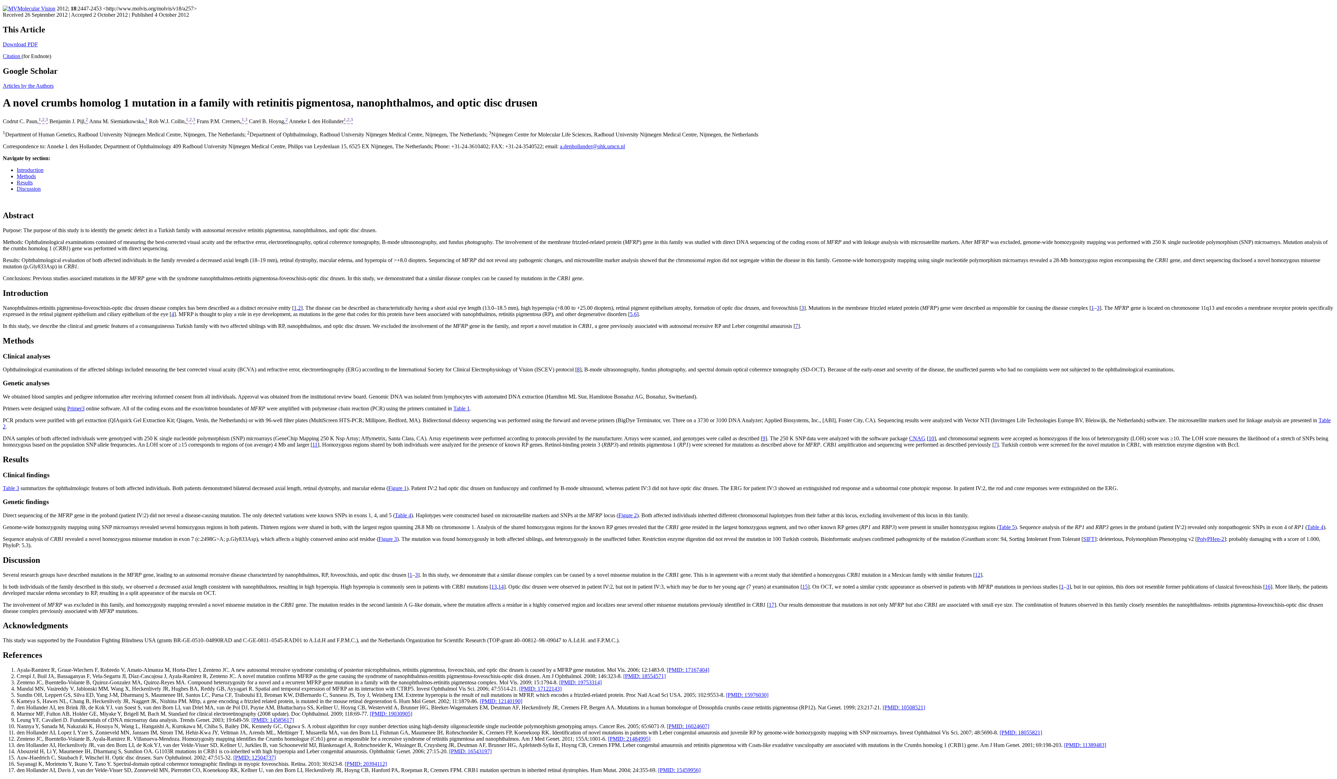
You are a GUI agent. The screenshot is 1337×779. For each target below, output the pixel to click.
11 (315, 445)
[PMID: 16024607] (688, 726)
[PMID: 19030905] (391, 714)
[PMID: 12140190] (501, 701)
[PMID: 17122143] (540, 689)
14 (501, 587)
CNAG (917, 438)
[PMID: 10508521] (904, 707)
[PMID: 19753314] (580, 682)
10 (931, 438)
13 (494, 587)
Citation (12, 56)
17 (771, 605)
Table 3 (11, 488)
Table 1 (461, 408)
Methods (26, 176)
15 (805, 587)
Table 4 (403, 515)
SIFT (1089, 539)
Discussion (29, 189)
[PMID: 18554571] (644, 676)
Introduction (30, 170)
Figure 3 (387, 539)
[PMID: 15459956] (679, 770)
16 (1267, 587)
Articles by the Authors (28, 86)
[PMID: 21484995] (629, 739)
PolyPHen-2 (1210, 539)
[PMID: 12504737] (254, 758)
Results (25, 183)
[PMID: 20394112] (366, 764)
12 (977, 575)
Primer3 (76, 408)
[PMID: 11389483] (1085, 745)
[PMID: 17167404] (688, 670)
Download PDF (20, 44)
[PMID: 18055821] (1021, 732)
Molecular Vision (36, 8)
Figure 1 (397, 488)
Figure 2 (627, 515)
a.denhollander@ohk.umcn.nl (592, 146)
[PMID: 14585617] (272, 720)
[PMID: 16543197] (470, 751)
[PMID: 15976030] (747, 695)
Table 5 (1007, 527)
